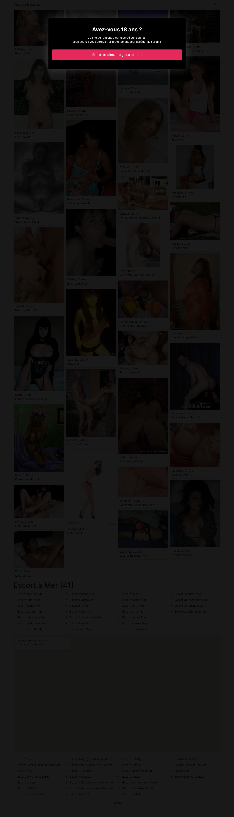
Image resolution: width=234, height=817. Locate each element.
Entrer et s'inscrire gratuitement (117, 55)
